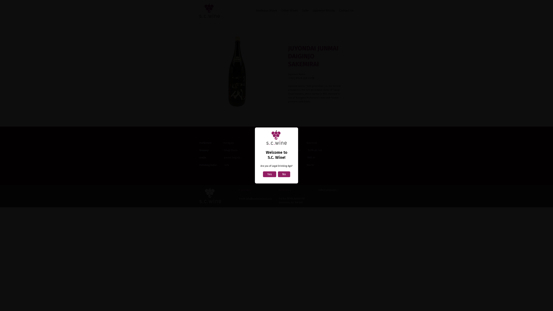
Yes (269, 174)
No (284, 174)
